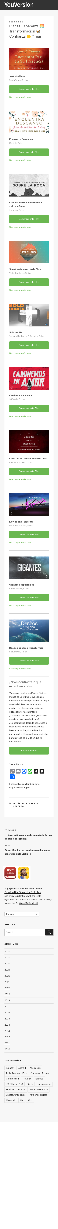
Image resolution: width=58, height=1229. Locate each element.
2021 (7, 982)
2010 (7, 1049)
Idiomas (39, 1078)
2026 (7, 951)
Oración (22, 1089)
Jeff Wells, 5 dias (17, 399)
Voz (22, 1100)
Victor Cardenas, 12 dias (20, 273)
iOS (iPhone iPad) (14, 1084)
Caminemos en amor (20, 395)
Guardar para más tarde (20, 97)
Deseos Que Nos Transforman (26, 648)
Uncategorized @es (16, 1095)
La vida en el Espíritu (21, 521)
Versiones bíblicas (38, 1095)
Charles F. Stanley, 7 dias (20, 462)
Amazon (10, 1068)
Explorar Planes (29, 750)
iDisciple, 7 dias (16, 143)
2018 (7, 1000)
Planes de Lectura (39, 1089)
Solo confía (15, 332)
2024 (7, 963)
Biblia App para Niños (16, 1073)
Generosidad (12, 1078)
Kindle (30, 1084)
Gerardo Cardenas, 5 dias (21, 525)
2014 (7, 1024)
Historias (27, 1078)
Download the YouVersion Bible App (22, 892)
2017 (7, 1006)
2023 (7, 969)
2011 (7, 1043)
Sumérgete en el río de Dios (25, 269)
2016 (7, 1012)
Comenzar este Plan (29, 89)
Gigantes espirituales (21, 584)
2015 (7, 1018)
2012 (7, 1037)
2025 (7, 957)
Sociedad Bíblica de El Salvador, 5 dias (26, 336)
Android (22, 1068)
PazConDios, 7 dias (18, 651)
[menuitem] (26, 788)
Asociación (35, 1068)
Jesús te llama (17, 76)
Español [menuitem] (10, 914)
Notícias (19, 803)
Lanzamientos (44, 1084)
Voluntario (11, 1100)
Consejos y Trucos (39, 1073)
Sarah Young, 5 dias (18, 80)
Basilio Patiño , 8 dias (19, 588)
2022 (7, 976)
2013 (7, 1031)
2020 (7, 988)
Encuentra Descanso (21, 139)
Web (30, 1100)
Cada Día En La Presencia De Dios (28, 458)
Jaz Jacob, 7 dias (16, 210)
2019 (7, 994)
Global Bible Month (28, 903)
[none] (21, 914)
